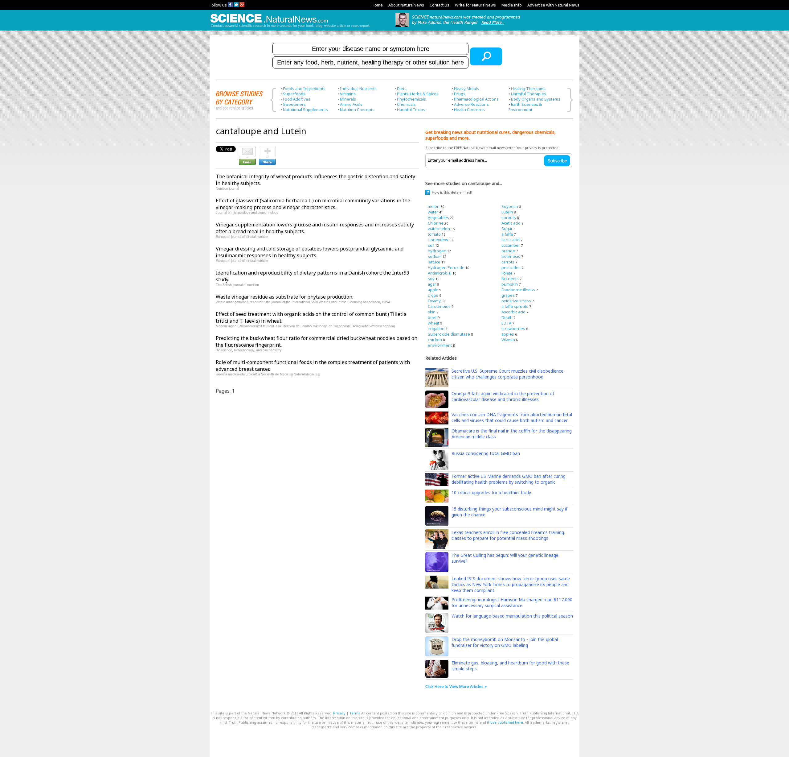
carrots (507, 262)
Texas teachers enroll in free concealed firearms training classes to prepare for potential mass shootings (508, 535)
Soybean (509, 206)
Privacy (339, 713)
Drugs (459, 94)
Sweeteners (294, 104)
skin (431, 312)
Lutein (507, 212)
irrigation (436, 328)
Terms (355, 713)
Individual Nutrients (358, 88)
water (433, 212)
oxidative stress (516, 301)
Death (507, 317)
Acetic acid (511, 223)
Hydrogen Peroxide (446, 267)
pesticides (511, 267)
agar (432, 284)
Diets (402, 88)
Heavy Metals (466, 88)
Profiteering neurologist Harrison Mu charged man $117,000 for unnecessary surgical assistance (512, 602)
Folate (507, 273)
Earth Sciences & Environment (525, 106)
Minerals (348, 99)
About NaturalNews (406, 5)
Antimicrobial (440, 273)
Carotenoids (439, 306)
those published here (505, 722)
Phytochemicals (411, 99)
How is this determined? (452, 192)
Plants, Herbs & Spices (418, 94)
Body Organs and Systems (535, 99)
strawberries (513, 328)
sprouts (508, 217)
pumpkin (509, 284)
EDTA (506, 323)
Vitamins (348, 94)
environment (440, 345)
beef (432, 317)
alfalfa (507, 234)
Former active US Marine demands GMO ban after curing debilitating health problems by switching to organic (509, 479)
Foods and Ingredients (304, 88)
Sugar (507, 228)
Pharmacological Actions (476, 99)
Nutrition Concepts (357, 109)
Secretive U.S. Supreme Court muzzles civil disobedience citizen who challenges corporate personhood (507, 374)
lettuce (434, 262)
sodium (435, 256)
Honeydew (438, 239)
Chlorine (436, 223)
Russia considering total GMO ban (486, 453)
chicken (435, 339)
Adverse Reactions (471, 104)
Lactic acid (510, 239)
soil (431, 245)
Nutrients (510, 278)
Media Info (511, 5)
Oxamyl (435, 301)
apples (507, 334)
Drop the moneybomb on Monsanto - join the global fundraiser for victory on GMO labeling (505, 642)
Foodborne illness (518, 289)
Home (377, 5)
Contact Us (439, 5)
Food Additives (296, 99)
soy (431, 278)
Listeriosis (510, 256)
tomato (434, 234)
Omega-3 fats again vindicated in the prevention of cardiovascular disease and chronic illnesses (503, 396)
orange (508, 251)
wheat (433, 323)
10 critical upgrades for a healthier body (491, 492)
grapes (508, 295)
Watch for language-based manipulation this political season (512, 616)
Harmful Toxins (411, 109)
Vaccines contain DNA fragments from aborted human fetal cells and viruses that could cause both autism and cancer (512, 417)
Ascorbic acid (513, 312)
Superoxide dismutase (449, 334)
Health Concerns (469, 109)
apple (433, 289)
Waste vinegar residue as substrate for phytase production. (284, 296)
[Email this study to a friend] (247, 148)
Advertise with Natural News (553, 5)
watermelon (439, 228)
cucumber (510, 245)
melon (433, 206)
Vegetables (438, 217)
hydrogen (437, 251)
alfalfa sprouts (514, 306)
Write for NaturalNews (475, 5)
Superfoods (294, 94)
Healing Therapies (528, 88)
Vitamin (508, 339)
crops (433, 295)
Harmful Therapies (528, 94)
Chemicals (406, 104)
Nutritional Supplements (305, 109)
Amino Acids (351, 104)
